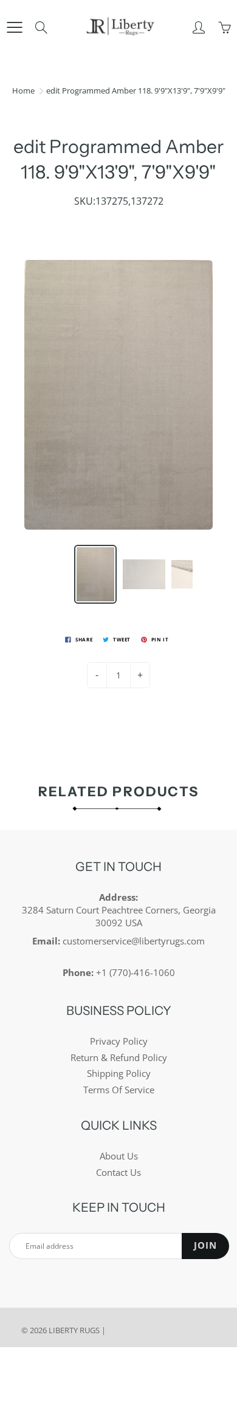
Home (23, 90)
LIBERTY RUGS (74, 1330)
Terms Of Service (118, 1090)
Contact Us (118, 1172)
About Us (119, 1156)
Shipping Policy (119, 1073)
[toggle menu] (14, 27)
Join (205, 1245)
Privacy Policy (119, 1041)
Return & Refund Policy (118, 1058)
